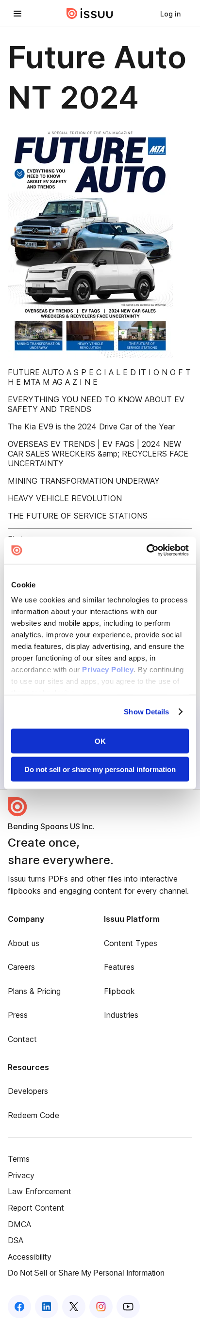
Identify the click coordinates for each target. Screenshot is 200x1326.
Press (18, 1015)
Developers (28, 1091)
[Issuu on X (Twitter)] (73, 1306)
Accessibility (29, 1257)
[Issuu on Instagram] (101, 1306)
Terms (19, 1159)
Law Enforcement (39, 1191)
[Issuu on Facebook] (19, 1306)
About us (23, 943)
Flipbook (119, 991)
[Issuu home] (90, 13)
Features (119, 967)
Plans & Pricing (34, 991)
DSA (15, 1240)
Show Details (146, 712)
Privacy (21, 1175)
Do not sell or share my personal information (100, 769)
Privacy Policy (107, 669)
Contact (22, 1039)
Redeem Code (33, 1115)
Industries (121, 1015)
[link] (170, 13)
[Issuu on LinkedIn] (46, 1306)
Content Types (130, 943)
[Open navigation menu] (17, 13)
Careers (21, 967)
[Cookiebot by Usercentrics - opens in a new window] (146, 550)
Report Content (36, 1208)
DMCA (19, 1224)
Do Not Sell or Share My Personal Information (86, 1273)
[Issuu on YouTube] (128, 1306)
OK (100, 741)
